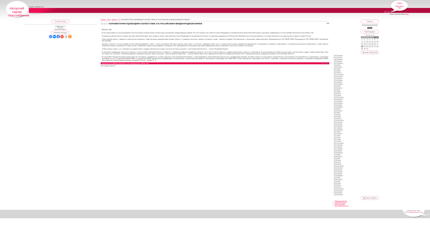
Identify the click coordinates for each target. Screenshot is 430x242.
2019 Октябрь (338, 190)
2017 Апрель (338, 133)
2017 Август (337, 141)
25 (370, 46)
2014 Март (337, 65)
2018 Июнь (337, 160)
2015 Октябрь (338, 99)
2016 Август (337, 118)
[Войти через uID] (50, 36)
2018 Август (337, 164)
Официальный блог (341, 201)
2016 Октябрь (338, 122)
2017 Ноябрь (338, 147)
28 (377, 46)
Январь (114, 19)
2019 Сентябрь (339, 189)
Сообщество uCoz (340, 202)
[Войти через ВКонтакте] (54, 36)
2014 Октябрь (338, 76)
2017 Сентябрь (339, 143)
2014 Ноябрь (338, 78)
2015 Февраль (338, 84)
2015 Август (337, 95)
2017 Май (337, 135)
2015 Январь (338, 82)
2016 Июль (337, 116)
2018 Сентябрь (339, 166)
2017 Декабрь (338, 149)
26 (372, 46)
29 (362, 49)
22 (119, 19)
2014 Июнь (337, 70)
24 (367, 46)
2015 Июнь (337, 91)
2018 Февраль (338, 152)
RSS (407, 14)
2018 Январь (338, 150)
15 (362, 44)
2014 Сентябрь (339, 74)
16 (364, 44)
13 (375, 41)
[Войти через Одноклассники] (70, 36)
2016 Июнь (337, 114)
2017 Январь (338, 128)
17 (367, 44)
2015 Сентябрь (339, 97)
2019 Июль (337, 185)
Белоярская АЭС (135, 63)
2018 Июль (337, 162)
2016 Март (337, 109)
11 (370, 41)
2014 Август (337, 72)
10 (367, 41)
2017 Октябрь (338, 145)
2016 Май (337, 112)
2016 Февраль (338, 107)
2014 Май (337, 69)
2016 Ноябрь (338, 124)
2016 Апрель (338, 110)
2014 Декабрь (338, 80)
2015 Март (337, 86)
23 (364, 46)
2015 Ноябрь (338, 101)
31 (367, 49)
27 (375, 46)
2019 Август (337, 187)
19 (372, 44)
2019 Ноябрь (338, 192)
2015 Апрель (338, 88)
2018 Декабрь (338, 171)
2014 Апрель (338, 67)
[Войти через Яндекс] (62, 36)
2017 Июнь (337, 137)
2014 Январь (338, 61)
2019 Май (337, 181)
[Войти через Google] (66, 36)
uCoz (421, 212)
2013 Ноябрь (338, 57)
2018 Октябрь (338, 168)
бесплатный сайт (414, 212)
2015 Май (337, 90)
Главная (399, 3)
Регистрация (400, 6)
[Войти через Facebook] (58, 36)
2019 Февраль (338, 175)
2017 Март (337, 131)
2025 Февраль (338, 194)
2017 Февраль (338, 130)
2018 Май (337, 158)
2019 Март (337, 177)
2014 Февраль (338, 63)
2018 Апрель (338, 156)
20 (375, 44)
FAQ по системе (340, 204)
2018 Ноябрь (338, 170)
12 (372, 41)
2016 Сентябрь (339, 120)
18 (370, 44)
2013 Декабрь (338, 59)
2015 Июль (337, 93)
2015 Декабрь (338, 103)
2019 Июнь (337, 183)
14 (377, 41)
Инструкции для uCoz (341, 206)
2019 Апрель (338, 179)
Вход (399, 8)
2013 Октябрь (338, 55)
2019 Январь (338, 173)
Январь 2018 (370, 35)
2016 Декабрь (338, 126)
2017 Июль (337, 139)
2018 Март (337, 154)
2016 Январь (338, 105)
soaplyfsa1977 (122, 63)
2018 (108, 19)
